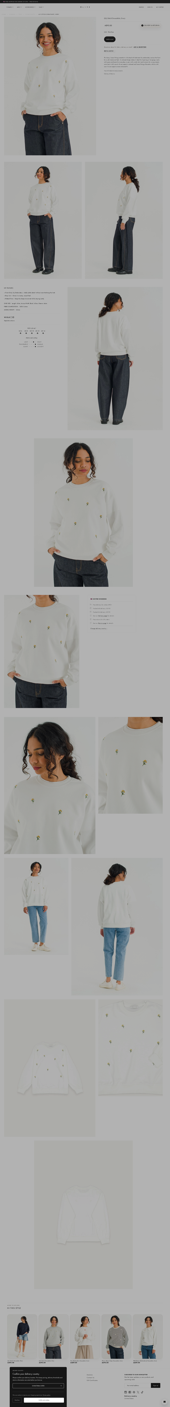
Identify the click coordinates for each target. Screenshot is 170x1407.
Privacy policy (46, 1395)
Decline (17, 1400)
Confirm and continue (44, 1400)
